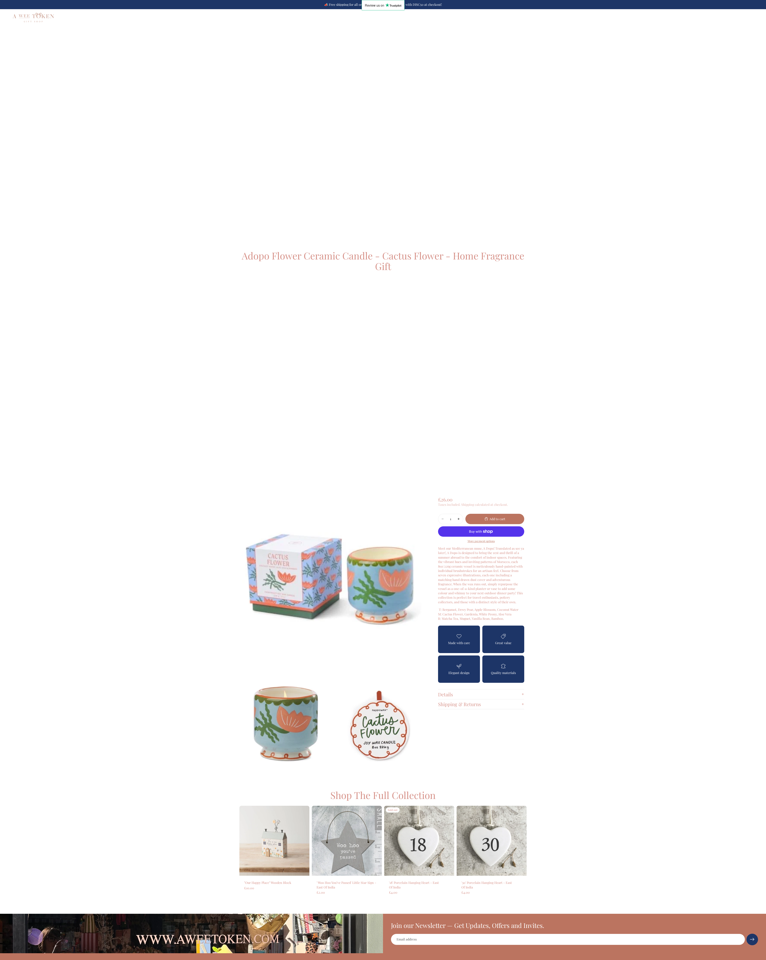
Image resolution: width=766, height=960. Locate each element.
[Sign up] (752, 939)
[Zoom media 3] (380, 725)
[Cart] (755, 17)
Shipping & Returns (459, 704)
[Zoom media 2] (285, 725)
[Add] (303, 869)
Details (445, 694)
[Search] (738, 17)
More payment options (481, 541)
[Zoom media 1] (332, 583)
